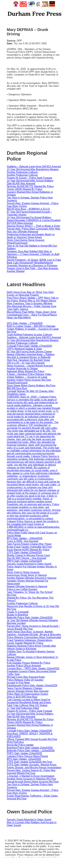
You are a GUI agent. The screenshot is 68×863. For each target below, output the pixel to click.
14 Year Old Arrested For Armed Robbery (29, 217)
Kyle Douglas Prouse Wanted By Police (28, 662)
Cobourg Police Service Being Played (27, 756)
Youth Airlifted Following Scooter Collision (29, 334)
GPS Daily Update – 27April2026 (24, 323)
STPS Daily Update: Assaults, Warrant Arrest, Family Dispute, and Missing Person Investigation (34, 766)
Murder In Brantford (17, 614)
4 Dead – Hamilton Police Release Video (29, 374)
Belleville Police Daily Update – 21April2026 (31, 750)
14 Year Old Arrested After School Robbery (30, 180)
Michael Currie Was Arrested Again (26, 676)
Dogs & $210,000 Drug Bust (22, 696)
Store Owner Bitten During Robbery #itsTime (31, 385)
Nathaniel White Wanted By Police (25, 371)
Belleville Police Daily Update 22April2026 (30, 617)
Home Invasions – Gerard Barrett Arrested (30, 365)
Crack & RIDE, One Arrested (22, 541)
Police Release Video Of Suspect (25, 679)
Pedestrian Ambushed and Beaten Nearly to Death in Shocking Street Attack (31, 236)
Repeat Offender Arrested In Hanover (27, 586)
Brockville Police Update (20, 744)
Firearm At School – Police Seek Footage (29, 177)
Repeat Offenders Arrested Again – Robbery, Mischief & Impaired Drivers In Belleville (31, 356)
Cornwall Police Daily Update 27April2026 (29, 345)
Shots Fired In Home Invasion (23, 572)
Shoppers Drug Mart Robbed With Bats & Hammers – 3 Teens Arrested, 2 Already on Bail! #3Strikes (33, 254)
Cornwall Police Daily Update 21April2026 (29, 730)
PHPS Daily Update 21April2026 (24, 753)
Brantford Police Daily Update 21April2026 (30, 747)
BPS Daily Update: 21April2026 (24, 759)
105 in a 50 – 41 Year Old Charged (25, 362)
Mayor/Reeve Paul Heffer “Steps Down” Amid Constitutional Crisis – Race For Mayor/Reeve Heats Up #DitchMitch (32, 314)
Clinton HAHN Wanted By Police (24, 189)
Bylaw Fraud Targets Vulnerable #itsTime (29, 546)
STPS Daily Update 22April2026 (24, 552)
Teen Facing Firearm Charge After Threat (29, 544)
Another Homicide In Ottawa (22, 368)
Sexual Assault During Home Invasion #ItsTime (33, 781)
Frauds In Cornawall (18, 611)
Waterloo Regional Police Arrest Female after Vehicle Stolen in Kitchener (31, 647)
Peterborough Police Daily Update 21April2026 (32, 685)
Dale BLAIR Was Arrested (21, 183)
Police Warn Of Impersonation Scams (27, 693)
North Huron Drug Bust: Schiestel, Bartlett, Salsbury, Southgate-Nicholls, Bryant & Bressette (34, 633)
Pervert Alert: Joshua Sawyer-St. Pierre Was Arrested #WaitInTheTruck (31, 772)
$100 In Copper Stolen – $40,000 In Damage (31, 326)
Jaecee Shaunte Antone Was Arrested (27, 691)
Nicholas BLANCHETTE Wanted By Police (30, 186)
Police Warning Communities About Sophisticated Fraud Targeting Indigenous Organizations (34, 639)
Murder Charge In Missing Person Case (28, 555)
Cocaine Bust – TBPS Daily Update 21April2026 (33, 668)
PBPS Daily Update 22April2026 (24, 560)
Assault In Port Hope (18, 682)
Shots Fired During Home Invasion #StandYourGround (25, 241)
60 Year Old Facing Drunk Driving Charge (29, 351)
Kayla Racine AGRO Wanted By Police (28, 549)
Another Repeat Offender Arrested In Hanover (31, 577)
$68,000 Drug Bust (17, 388)
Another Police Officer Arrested (24, 665)
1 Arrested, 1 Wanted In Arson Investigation (30, 776)
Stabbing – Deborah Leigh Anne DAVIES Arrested (34, 166)
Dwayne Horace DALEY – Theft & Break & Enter (33, 225)
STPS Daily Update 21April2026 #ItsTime (29, 761)
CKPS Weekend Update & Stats (24, 348)
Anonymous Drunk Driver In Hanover (27, 575)
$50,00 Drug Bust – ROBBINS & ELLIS (28, 208)
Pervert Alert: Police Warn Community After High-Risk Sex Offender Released (34, 230)
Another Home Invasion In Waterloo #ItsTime (31, 778)
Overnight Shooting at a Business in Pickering (32, 265)
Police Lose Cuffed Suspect (22, 589)
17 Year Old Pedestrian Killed (23, 708)
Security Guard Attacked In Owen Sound (29, 563)
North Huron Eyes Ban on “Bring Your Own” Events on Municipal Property (30, 293)
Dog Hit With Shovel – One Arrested (26, 558)
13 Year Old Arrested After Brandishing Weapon (33, 169)
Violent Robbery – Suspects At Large (27, 377)
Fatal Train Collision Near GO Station (27, 705)
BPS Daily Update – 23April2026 (24, 538)
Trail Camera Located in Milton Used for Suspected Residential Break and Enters (29, 701)
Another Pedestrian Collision (22, 172)
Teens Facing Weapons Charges (24, 688)
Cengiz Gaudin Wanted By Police (25, 643)
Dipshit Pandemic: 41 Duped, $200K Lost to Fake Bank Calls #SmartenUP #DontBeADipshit (34, 261)
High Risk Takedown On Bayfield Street (28, 360)
